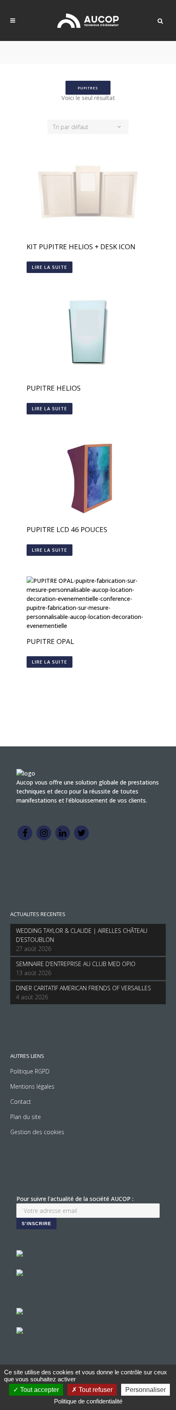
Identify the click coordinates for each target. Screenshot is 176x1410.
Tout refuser (95, 1389)
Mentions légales (32, 1086)
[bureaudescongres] (19, 1312)
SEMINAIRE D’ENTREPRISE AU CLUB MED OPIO (75, 964)
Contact (20, 1101)
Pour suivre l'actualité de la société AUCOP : (74, 1199)
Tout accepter (38, 1389)
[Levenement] (19, 1274)
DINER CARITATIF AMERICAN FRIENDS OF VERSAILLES (83, 988)
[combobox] (88, 126)
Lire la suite (49, 267)
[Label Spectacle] (19, 1254)
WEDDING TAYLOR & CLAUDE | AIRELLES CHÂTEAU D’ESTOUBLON (81, 935)
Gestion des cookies (37, 1132)
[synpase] (19, 1331)
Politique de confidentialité (88, 1401)
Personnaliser (145, 1389)
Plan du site (25, 1117)
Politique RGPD (30, 1071)
